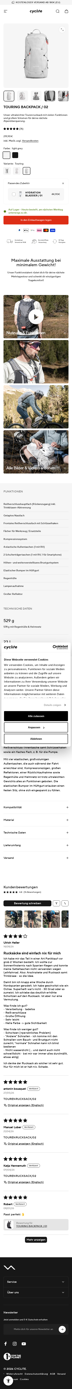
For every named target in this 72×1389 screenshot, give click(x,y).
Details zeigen (52, 705)
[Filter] (56, 903)
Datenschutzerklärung (36, 1374)
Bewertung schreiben (27, 903)
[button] (11, 129)
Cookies (24, 1379)
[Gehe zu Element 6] (63, 96)
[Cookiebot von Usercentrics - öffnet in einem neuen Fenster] (52, 647)
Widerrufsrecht (14, 1374)
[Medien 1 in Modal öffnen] (62, 29)
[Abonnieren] (62, 1329)
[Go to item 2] (32, 919)
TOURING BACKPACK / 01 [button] (31, 1226)
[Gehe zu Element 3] (22, 96)
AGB (52, 1374)
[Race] (16, 170)
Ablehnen (36, 738)
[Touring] (26, 170)
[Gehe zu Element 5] (49, 96)
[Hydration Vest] (6, 170)
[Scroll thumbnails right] (64, 919)
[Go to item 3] (51, 919)
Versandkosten (30, 140)
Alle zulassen (36, 715)
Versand (61, 1374)
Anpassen (34, 727)
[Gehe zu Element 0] (8, 96)
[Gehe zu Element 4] (36, 96)
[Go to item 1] (13, 919)
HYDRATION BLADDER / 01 (33, 194)
